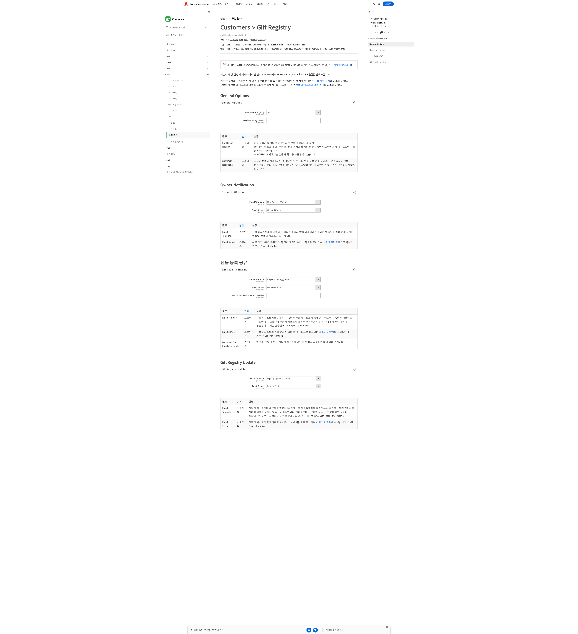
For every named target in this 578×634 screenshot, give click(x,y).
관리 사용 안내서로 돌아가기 (179, 172)
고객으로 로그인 (175, 80)
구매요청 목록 (174, 104)
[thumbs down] (315, 630)
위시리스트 (173, 110)
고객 (168, 74)
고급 (168, 166)
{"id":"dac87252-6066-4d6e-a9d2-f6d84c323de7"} (246, 40)
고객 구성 (172, 98)
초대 (170, 116)
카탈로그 (169, 62)
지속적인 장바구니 (177, 141)
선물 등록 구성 (322, 80)
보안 (168, 68)
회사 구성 (172, 92)
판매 (168, 148)
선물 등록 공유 (376, 56)
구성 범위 (170, 50)
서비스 (168, 160)
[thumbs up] (308, 630)
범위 (244, 136)
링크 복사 (387, 32)
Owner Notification (377, 50)
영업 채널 (170, 154)
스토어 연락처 (330, 242)
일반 (168, 56)
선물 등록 (173, 134)
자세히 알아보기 (342, 64)
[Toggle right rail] (369, 12)
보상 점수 (172, 122)
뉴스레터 (172, 86)
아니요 (383, 26)
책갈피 (375, 32)
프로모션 (172, 128)
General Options (376, 44)
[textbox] (186, 27)
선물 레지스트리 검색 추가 (310, 84)
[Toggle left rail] (208, 12)
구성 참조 (237, 18)
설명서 (224, 18)
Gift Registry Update (377, 62)
